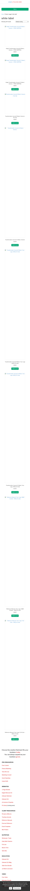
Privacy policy (17, 888)
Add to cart (15, 55)
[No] (28, 886)
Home (2, 14)
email (10, 2)
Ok (10, 888)
